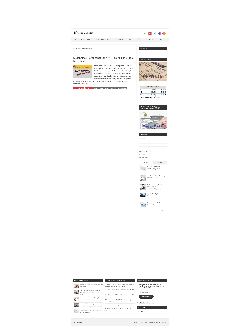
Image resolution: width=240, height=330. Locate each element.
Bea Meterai (142, 138)
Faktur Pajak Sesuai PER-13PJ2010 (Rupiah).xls (117, 300)
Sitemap (160, 39)
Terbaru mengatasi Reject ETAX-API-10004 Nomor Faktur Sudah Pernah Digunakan (155, 187)
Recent (160, 162)
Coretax (141, 142)
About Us (140, 39)
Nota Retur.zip (109, 305)
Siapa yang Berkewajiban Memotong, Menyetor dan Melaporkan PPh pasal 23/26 (90, 293)
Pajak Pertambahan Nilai (145, 151)
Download (120, 39)
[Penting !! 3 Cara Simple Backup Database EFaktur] (143, 207)
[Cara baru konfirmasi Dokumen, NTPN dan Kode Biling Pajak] (143, 181)
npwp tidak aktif (109, 88)
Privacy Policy (143, 322)
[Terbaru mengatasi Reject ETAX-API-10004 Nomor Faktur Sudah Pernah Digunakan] (143, 190)
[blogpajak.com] (83, 34)
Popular (146, 162)
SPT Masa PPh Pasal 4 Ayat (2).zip (114, 308)
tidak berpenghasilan (121, 88)
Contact (150, 39)
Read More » (85, 84)
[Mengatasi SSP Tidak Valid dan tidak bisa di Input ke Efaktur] (143, 170)
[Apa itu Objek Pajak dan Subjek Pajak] (143, 197)
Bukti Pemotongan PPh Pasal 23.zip (114, 289)
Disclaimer (152, 322)
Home (74, 39)
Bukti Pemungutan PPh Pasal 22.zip (114, 295)
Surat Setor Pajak (143, 157)
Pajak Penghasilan (79, 88)
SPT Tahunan (88, 88)
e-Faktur (141, 145)
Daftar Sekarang (146, 296)
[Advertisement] (56, 13)
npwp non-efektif (98, 88)
